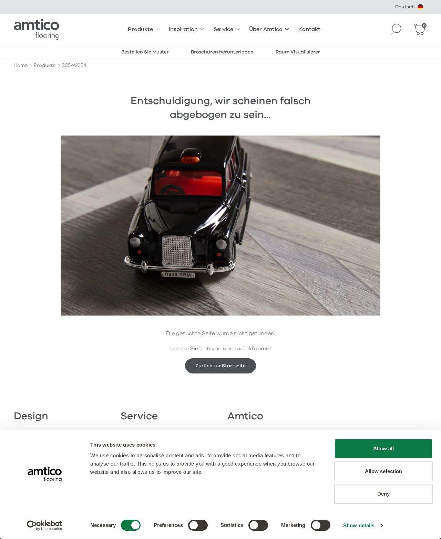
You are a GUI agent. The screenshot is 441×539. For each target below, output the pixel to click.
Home (21, 65)
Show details (359, 525)
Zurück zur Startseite (220, 365)
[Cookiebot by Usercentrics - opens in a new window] (44, 525)
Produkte (140, 29)
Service (223, 29)
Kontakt (309, 29)
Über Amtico (266, 29)
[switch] (198, 525)
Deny (383, 494)
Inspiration (183, 29)
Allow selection (383, 471)
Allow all (383, 448)
